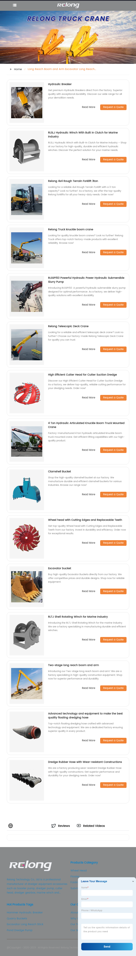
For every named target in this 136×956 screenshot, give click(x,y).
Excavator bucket (59, 568)
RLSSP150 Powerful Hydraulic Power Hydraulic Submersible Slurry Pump (86, 280)
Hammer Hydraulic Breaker (25, 913)
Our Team (77, 924)
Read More (88, 107)
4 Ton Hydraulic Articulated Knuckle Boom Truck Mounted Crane (86, 425)
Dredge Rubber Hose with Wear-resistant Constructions (85, 762)
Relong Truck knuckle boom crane (70, 229)
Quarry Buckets (17, 919)
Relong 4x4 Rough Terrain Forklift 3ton (73, 181)
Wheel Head (78, 871)
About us (76, 912)
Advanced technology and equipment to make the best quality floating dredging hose (85, 715)
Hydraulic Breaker (60, 84)
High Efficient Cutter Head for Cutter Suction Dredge (82, 375)
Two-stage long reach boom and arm (73, 665)
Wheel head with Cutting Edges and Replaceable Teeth (85, 520)
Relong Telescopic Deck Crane (68, 326)
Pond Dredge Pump (20, 930)
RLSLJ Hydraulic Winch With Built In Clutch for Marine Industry (83, 134)
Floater (75, 877)
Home (18, 69)
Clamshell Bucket (59, 471)
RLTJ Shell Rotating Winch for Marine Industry (78, 617)
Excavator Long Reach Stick (25, 924)
